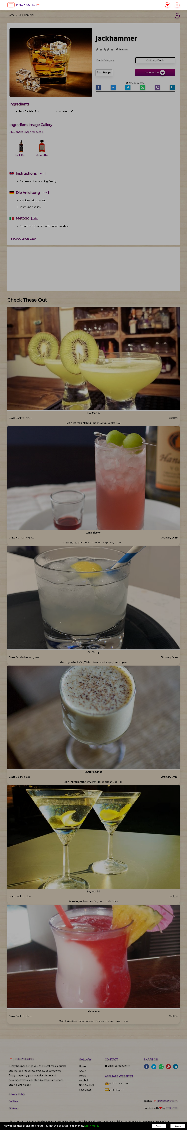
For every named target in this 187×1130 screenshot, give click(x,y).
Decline (178, 1126)
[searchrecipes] (177, 4)
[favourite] (167, 4)
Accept (159, 1126)
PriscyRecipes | (26, 5)
